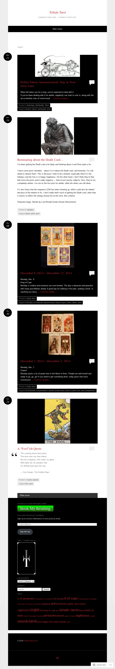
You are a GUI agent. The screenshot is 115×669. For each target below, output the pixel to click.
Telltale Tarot (57, 12)
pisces (60, 615)
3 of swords (48, 599)
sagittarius (82, 615)
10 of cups (28, 604)
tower (56, 622)
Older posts (25, 495)
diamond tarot (49, 302)
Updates (30, 210)
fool (26, 484)
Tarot (47, 105)
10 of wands (30, 390)
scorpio (92, 616)
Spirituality (39, 105)
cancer (82, 604)
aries (54, 603)
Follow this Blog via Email (30, 515)
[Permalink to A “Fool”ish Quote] (57, 421)
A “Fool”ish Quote (29, 448)
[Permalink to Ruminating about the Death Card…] (57, 136)
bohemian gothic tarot (68, 604)
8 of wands (93, 599)
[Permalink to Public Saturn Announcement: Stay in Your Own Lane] (57, 67)
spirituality (42, 109)
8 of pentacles (83, 599)
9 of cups (20, 604)
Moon (74, 302)
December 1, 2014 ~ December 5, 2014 (45, 361)
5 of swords (58, 599)
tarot (48, 109)
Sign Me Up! (25, 532)
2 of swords (39, 599)
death (27, 214)
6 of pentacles (41, 390)
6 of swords (38, 302)
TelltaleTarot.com (31, 641)
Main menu (57, 29)
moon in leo (28, 616)
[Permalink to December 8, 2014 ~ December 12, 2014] (57, 246)
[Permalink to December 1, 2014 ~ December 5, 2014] (57, 334)
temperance (90, 390)
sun (78, 390)
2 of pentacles (25, 598)
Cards (29, 480)
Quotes (35, 480)
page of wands (37, 616)
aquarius (46, 604)
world (68, 622)
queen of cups (70, 616)
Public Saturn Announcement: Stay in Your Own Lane (48, 84)
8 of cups (71, 598)
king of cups (61, 302)
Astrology (30, 105)
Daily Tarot (31, 299)
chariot (28, 109)
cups (34, 609)
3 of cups (29, 302)
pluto (33, 214)
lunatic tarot (59, 390)
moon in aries (70, 390)
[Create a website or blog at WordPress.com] (57, 658)
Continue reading (61, 98)
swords (23, 621)
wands (62, 622)
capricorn (23, 610)
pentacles (49, 615)
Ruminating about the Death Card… (40, 159)
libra (57, 610)
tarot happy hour (45, 622)
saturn (34, 109)
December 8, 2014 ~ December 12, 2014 (46, 273)
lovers (68, 302)
